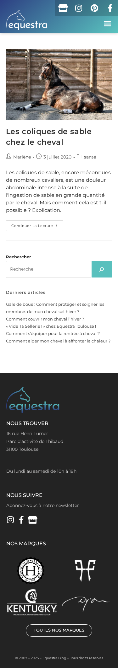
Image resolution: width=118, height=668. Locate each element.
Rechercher (18, 256)
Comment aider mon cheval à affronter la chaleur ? (58, 340)
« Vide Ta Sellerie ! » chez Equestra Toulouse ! (51, 326)
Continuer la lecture (37, 224)
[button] (108, 24)
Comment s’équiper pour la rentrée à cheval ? (53, 333)
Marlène (22, 157)
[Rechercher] (101, 269)
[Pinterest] (94, 8)
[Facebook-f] (110, 8)
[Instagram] (79, 8)
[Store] (63, 8)
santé (90, 157)
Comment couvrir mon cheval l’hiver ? (45, 318)
